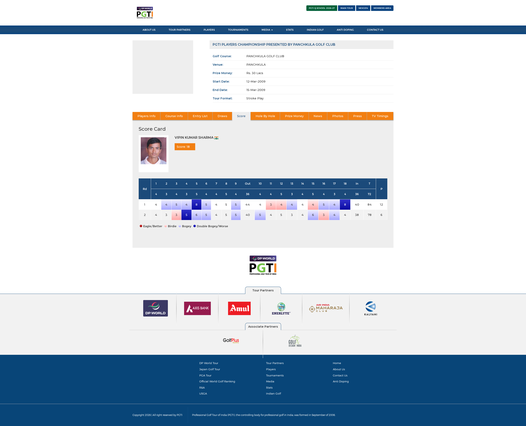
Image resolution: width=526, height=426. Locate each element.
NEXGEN (363, 8)
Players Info (146, 116)
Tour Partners (179, 29)
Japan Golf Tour (209, 369)
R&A (202, 387)
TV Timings (380, 116)
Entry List (200, 116)
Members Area (382, 8)
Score (241, 116)
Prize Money (294, 116)
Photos (337, 116)
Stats (290, 29)
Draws (222, 116)
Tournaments (238, 29)
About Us (149, 29)
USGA (203, 393)
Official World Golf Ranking (217, 381)
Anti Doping (345, 29)
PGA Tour (205, 375)
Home (337, 363)
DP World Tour (208, 363)
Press (357, 116)
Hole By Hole (265, 116)
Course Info (174, 116)
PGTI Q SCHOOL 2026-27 (322, 8)
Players (209, 29)
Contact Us (375, 29)
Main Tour (346, 8)
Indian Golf (315, 29)
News (318, 116)
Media (266, 29)
